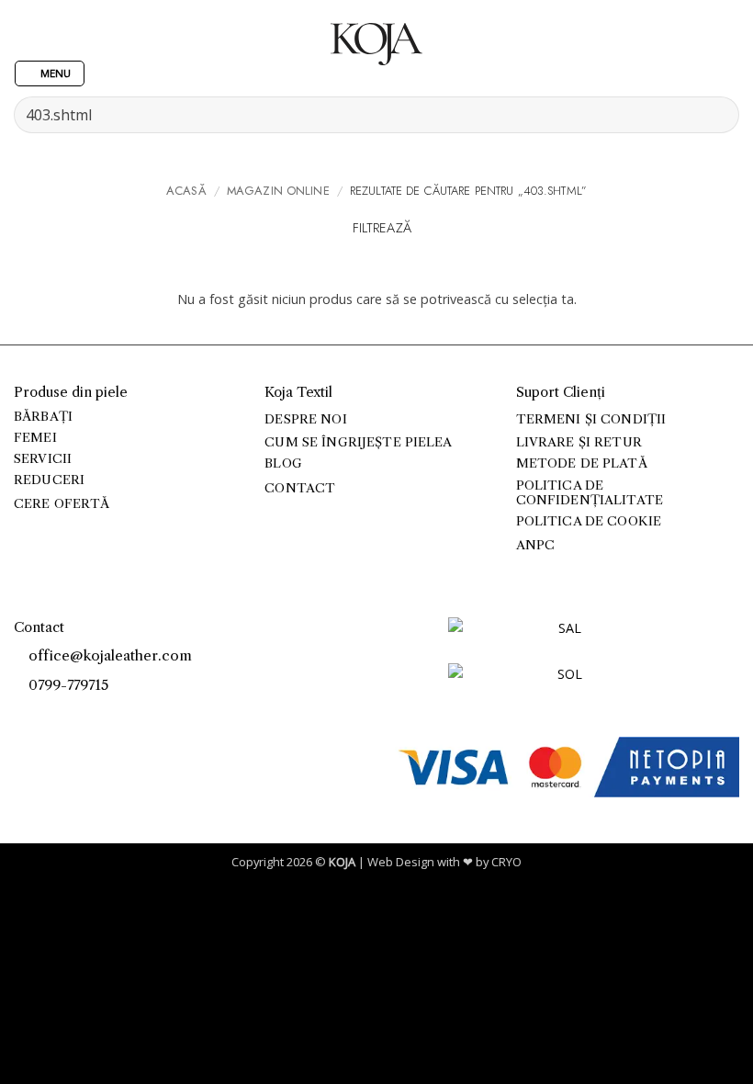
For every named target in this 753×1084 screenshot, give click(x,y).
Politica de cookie (588, 521)
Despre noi (305, 419)
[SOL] (563, 685)
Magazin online (278, 190)
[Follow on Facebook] (23, 714)
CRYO (506, 861)
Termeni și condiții (591, 419)
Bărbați (43, 416)
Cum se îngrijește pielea (358, 442)
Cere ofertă (62, 504)
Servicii (43, 459)
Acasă (186, 190)
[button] (49, 74)
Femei (35, 438)
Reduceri (49, 480)
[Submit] (718, 114)
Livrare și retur (579, 442)
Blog (283, 463)
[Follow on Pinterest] (65, 714)
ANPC (536, 545)
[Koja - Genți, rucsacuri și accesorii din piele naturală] (376, 44)
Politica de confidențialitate (589, 493)
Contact (299, 488)
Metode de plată (581, 463)
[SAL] (563, 639)
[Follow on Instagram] (44, 714)
